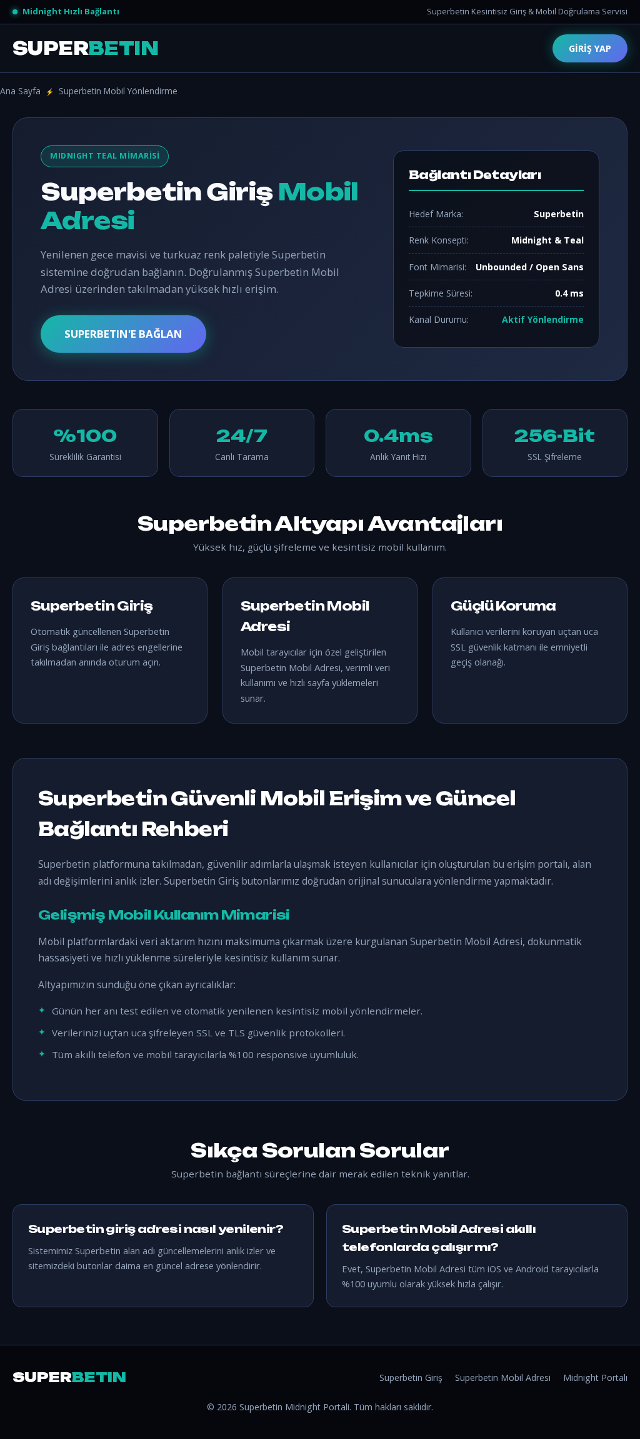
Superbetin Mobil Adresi (503, 1377)
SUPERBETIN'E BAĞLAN (123, 334)
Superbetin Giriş (410, 1377)
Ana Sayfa (20, 91)
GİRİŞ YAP (590, 48)
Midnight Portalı (595, 1377)
